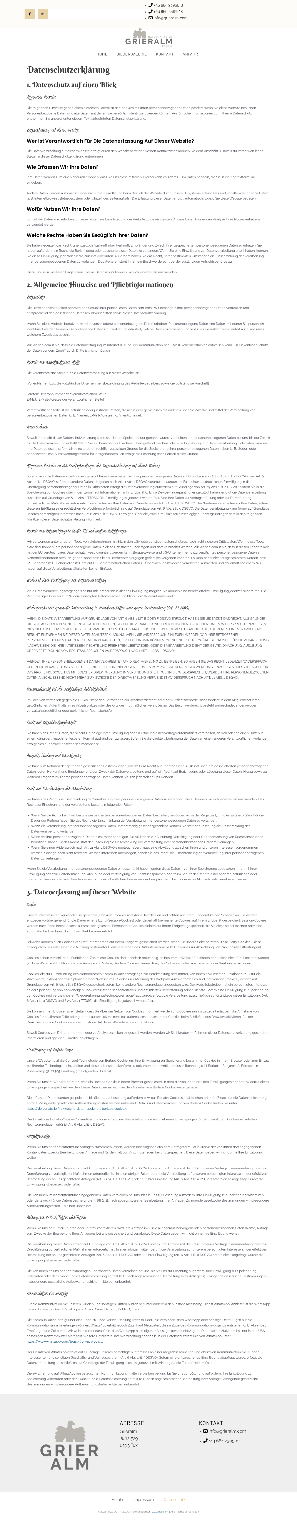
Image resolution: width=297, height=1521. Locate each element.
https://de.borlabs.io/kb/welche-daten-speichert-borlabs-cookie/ (76, 1109)
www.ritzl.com (160, 1511)
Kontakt (165, 54)
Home (102, 54)
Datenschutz (173, 1499)
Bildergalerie (132, 54)
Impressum (143, 1499)
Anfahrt (191, 54)
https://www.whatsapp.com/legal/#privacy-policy (64, 1341)
